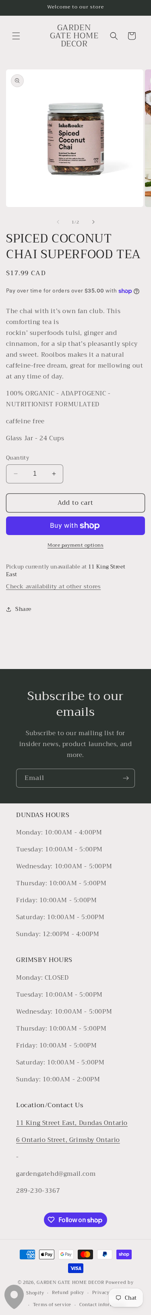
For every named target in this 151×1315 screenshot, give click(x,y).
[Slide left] (58, 222)
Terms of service (52, 1305)
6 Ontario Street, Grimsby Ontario (68, 1140)
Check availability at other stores (53, 586)
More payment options (75, 545)
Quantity (17, 458)
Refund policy (68, 1292)
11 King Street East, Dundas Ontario (72, 1123)
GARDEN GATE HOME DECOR (70, 1282)
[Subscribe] (125, 778)
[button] (16, 36)
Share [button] (23, 609)
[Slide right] (93, 222)
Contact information (102, 1305)
